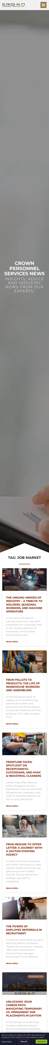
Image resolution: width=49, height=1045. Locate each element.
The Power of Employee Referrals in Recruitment (24, 930)
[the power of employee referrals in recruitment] (24, 908)
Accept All (41, 1041)
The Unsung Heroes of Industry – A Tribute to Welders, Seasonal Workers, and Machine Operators (24, 604)
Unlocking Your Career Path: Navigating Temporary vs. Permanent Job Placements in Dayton (24, 1008)
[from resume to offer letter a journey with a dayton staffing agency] (24, 826)
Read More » (12, 642)
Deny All (24, 1041)
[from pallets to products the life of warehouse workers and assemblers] (24, 661)
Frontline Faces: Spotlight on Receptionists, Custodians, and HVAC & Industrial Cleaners (23, 768)
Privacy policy (7, 1041)
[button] (43, 5)
